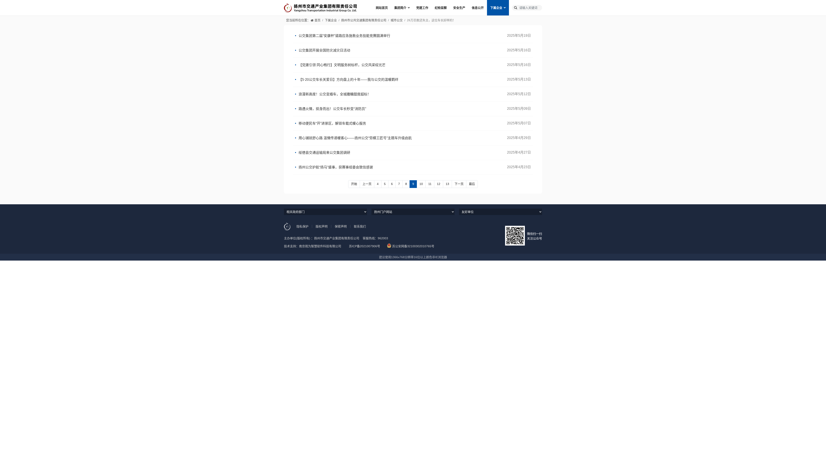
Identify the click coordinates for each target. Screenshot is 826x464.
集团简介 (400, 7)
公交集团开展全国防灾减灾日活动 (324, 50)
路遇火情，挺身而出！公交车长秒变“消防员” (332, 109)
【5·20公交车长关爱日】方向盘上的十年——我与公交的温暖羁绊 (348, 79)
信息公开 (478, 7)
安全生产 (459, 7)
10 (421, 184)
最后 (472, 184)
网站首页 (382, 7)
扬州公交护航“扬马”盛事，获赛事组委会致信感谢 (336, 167)
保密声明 (341, 226)
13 (447, 184)
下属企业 (496, 7)
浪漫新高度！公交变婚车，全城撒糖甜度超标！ (335, 94)
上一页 (366, 184)
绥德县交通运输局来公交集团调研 (324, 152)
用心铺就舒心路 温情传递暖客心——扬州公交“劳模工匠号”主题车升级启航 (355, 138)
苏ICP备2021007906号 (364, 246)
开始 (354, 184)
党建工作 (422, 7)
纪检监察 (441, 7)
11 (429, 184)
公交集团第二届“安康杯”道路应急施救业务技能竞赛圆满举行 (344, 36)
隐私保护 (302, 226)
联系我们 (360, 226)
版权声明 (322, 226)
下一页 (459, 184)
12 (438, 184)
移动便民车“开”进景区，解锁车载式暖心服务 (332, 123)
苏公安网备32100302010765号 (413, 246)
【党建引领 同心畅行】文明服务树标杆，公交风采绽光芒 (342, 65)
